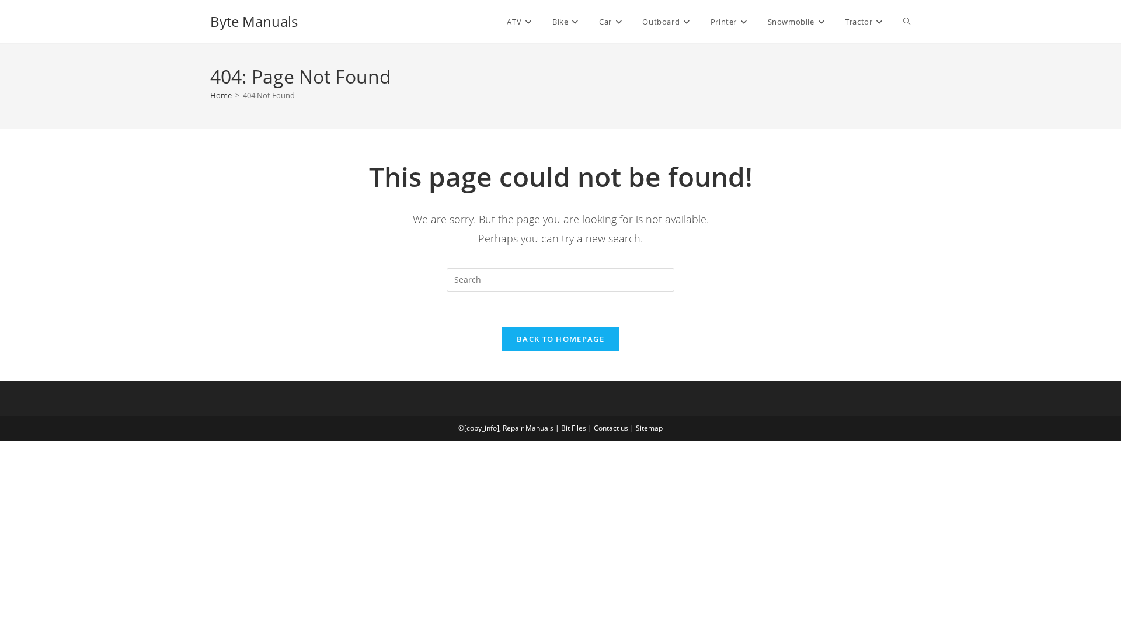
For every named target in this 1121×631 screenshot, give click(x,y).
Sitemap (649, 428)
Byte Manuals (254, 21)
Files (579, 428)
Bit (565, 428)
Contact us (611, 428)
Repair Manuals (528, 428)
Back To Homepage (560, 339)
